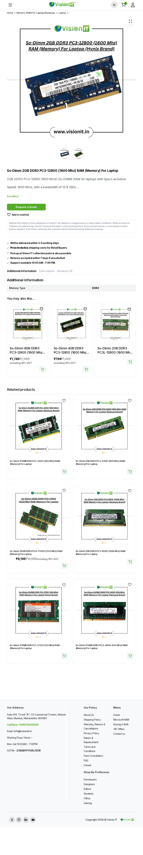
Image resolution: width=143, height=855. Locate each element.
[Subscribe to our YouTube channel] (33, 820)
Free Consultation (93, 755)
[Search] (114, 5)
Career (87, 765)
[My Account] (132, 5)
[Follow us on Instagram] (19, 820)
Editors (87, 788)
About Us (89, 714)
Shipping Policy (92, 719)
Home (10, 13)
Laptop (62, 13)
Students (88, 793)
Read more (130, 362)
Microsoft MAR (121, 719)
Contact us (119, 733)
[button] (123, 5)
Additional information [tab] (21, 271)
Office (87, 798)
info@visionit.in (23, 731)
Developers (90, 779)
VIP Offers (119, 729)
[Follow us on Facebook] (12, 820)
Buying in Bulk (121, 724)
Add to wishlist (20, 214)
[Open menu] (10, 5)
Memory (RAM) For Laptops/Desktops (36, 13)
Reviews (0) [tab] (64, 271)
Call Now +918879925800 (23, 724)
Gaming (88, 803)
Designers (89, 784)
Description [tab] (46, 271)
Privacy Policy (91, 733)
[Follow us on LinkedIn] (26, 820)
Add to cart (42, 369)
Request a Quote (26, 207)
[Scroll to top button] (137, 839)
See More (13, 196)
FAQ (86, 760)
